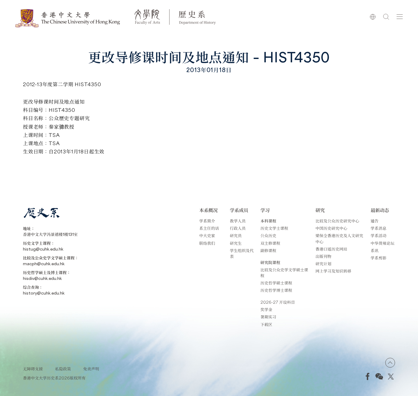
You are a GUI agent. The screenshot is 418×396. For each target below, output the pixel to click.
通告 (375, 220)
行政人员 (238, 228)
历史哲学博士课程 (276, 290)
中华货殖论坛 (382, 243)
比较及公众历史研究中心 (337, 220)
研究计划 (323, 263)
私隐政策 (63, 368)
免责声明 (91, 368)
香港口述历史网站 (331, 248)
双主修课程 (270, 243)
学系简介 (207, 220)
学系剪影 (378, 257)
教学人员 (238, 220)
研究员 (236, 235)
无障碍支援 (33, 368)
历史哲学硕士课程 (276, 282)
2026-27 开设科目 (277, 302)
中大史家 (207, 235)
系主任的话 (209, 228)
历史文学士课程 (274, 228)
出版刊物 (323, 256)
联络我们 (207, 243)
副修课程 (268, 250)
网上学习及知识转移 (333, 270)
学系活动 (378, 235)
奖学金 (266, 309)
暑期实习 (268, 316)
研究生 (236, 243)
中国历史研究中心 (331, 228)
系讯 (375, 250)
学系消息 (378, 228)
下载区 (266, 324)
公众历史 (268, 235)
